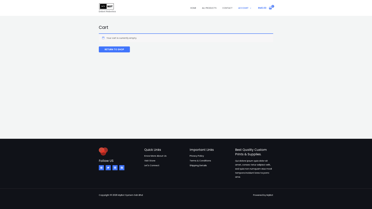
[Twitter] (108, 167)
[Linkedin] (115, 167)
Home (193, 8)
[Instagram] (101, 167)
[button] (249, 8)
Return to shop (114, 49)
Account (243, 8)
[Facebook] (121, 167)
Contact (227, 8)
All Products (209, 8)
